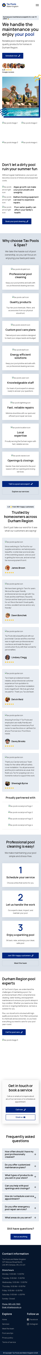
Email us (19, 1117)
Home (4, 1319)
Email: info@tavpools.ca (11, 1307)
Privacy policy (7, 1337)
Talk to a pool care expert (19, 484)
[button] (20, 1154)
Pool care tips (7, 1333)
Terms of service (9, 1342)
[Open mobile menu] (37, 5)
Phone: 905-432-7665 (11, 1304)
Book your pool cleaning (15, 221)
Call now (19, 1109)
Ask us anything (20, 1236)
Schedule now (11, 56)
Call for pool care (12, 1032)
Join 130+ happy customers (19, 955)
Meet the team (20, 963)
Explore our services (20, 491)
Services (5, 1324)
